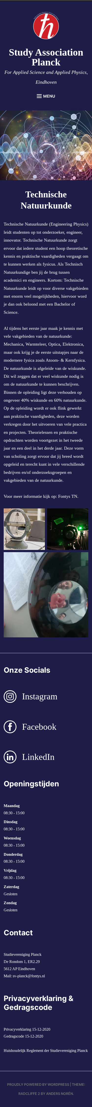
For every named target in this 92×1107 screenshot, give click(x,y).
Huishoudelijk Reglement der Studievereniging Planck (46, 1050)
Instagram (39, 696)
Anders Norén (59, 1093)
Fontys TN (67, 496)
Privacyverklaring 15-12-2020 (27, 1029)
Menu (49, 96)
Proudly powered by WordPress (38, 1084)
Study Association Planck (46, 57)
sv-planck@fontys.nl (29, 976)
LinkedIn (38, 757)
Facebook (39, 727)
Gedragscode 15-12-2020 (23, 1036)
